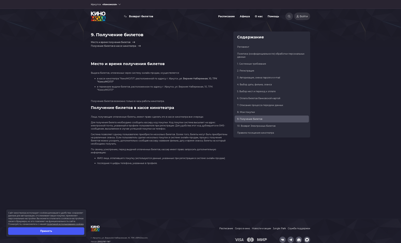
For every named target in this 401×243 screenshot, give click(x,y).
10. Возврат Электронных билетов (256, 125)
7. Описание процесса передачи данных (260, 105)
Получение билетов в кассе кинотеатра (113, 46)
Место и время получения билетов (110, 42)
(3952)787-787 (103, 241)
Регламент (243, 46)
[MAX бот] (307, 240)
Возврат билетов (141, 16)
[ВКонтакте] (282, 240)
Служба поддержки (299, 228)
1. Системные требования (251, 63)
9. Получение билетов (249, 119)
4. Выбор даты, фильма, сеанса (254, 84)
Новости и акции (261, 228)
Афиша (245, 16)
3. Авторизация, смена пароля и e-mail (258, 77)
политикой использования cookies (65, 224)
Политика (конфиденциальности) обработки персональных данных (270, 55)
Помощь (273, 16)
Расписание (226, 16)
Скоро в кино (242, 228)
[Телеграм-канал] (291, 240)
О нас (259, 16)
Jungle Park (279, 228)
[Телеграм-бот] (299, 240)
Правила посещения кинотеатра (255, 132)
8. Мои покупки (246, 112)
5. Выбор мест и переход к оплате (256, 91)
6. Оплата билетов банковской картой (258, 98)
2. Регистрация (245, 70)
